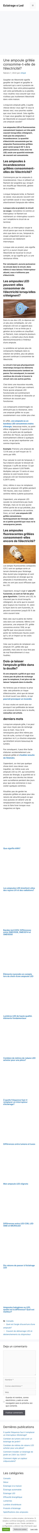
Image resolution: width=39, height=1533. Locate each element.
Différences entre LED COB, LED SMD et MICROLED (18, 1224)
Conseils (10, 1321)
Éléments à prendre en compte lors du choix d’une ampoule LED (18, 975)
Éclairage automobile (12, 1490)
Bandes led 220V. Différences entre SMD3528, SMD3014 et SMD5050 (17, 932)
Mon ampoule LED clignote (15, 1184)
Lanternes (7, 1501)
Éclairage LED (9, 1493)
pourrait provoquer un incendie (17, 699)
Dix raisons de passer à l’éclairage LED (19, 1266)
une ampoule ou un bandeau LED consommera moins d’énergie (18, 424)
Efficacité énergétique (12, 1497)
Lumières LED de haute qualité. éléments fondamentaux (17, 1017)
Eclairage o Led (13, 5)
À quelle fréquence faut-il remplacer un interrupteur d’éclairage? (15, 1102)
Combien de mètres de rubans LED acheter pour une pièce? (19, 1059)
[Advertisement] (19, 32)
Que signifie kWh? (11, 848)
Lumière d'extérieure (12, 1504)
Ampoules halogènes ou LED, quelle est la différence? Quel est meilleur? (18, 1309)
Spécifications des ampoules (15, 1512)
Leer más (34, 1529)
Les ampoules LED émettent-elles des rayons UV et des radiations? (19, 889)
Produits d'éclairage (12, 1508)
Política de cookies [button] (20, 1529)
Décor (5, 1482)
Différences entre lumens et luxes (19, 1144)
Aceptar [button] (6, 1529)
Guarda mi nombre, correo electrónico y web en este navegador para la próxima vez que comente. (19, 1401)
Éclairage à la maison (12, 1486)
